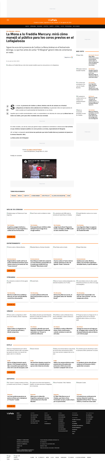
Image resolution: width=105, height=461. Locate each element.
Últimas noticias (76, 419)
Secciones (76, 26)
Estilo (73, 431)
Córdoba (33, 26)
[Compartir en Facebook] (7, 106)
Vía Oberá (60, 421)
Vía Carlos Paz (34, 415)
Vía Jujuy (46, 415)
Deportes (74, 429)
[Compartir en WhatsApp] (7, 110)
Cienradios (63, 457)
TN (36, 457)
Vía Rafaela (61, 425)
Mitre (47, 457)
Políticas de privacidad (23, 441)
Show (68, 196)
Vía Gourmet (89, 419)
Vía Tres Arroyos (35, 421)
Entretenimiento (76, 427)
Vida (73, 433)
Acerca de (19, 445)
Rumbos (88, 423)
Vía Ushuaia (75, 415)
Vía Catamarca (48, 419)
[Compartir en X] (7, 113)
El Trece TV (41, 457)
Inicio (27, 26)
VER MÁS (10, 236)
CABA (18, 419)
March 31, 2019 (44, 151)
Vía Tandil (33, 419)
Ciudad (57, 457)
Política (74, 421)
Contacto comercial (22, 443)
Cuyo (62, 26)
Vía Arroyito (34, 417)
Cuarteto (26, 196)
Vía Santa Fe (61, 423)
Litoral (57, 26)
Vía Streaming (89, 417)
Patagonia (68, 26)
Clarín (32, 457)
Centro (45, 26)
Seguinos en (68, 57)
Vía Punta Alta (34, 423)
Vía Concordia (62, 429)
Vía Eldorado (61, 417)
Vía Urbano (89, 415)
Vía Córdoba (10, 31)
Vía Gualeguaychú (63, 431)
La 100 (52, 457)
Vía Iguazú (61, 419)
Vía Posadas (61, 415)
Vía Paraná (61, 427)
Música (18, 31)
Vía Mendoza (47, 423)
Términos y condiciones (23, 439)
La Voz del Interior (80, 457)
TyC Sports (71, 457)
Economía (74, 423)
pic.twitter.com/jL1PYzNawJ (34, 149)
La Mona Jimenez (35, 196)
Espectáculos (46, 196)
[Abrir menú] (20, 20)
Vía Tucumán (47, 417)
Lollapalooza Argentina (58, 196)
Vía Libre (88, 421)
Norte (52, 26)
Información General (77, 425)
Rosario (39, 26)
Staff (18, 447)
